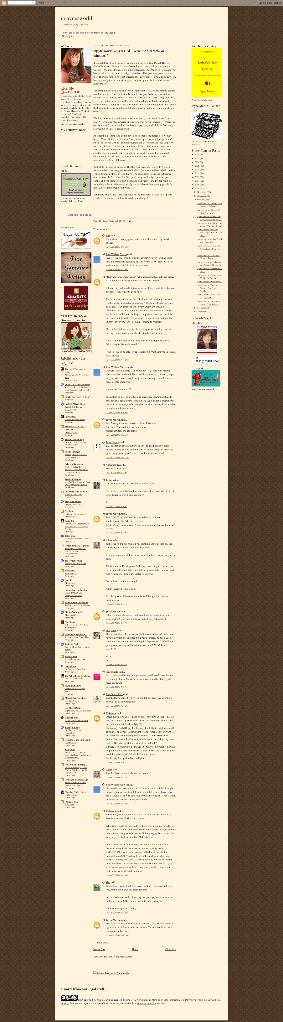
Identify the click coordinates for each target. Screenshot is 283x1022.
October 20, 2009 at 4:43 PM (116, 664)
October (201, 199)
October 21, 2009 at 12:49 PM (117, 762)
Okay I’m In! (70, 615)
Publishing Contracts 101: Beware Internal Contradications (75, 551)
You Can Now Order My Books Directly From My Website (78, 483)
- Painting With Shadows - (77, 491)
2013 (197, 173)
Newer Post (99, 949)
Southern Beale (72, 644)
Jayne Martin (72, 92)
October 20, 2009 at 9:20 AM (117, 247)
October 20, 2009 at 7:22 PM (116, 687)
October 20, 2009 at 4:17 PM (116, 604)
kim (108, 882)
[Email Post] (128, 221)
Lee (108, 235)
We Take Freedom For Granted (77, 538)
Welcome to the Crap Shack (77, 739)
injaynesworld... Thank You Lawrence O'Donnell (209, 205)
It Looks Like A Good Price (76, 720)
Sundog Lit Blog (72, 727)
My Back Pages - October (75, 659)
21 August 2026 (71, 409)
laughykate (112, 671)
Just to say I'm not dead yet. (76, 513)
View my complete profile (72, 123)
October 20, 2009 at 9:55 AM (117, 435)
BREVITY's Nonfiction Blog (77, 384)
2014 (197, 169)
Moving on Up (70, 742)
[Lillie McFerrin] (76, 282)
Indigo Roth (70, 666)
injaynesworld (76, 18)
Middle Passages (72, 451)
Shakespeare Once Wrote (75, 563)
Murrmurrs (70, 570)
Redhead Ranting (73, 479)
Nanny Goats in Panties (76, 590)
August (200, 311)
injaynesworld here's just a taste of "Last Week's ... (208, 303)
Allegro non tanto (73, 501)
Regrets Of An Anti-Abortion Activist (77, 648)
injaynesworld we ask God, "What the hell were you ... (209, 248)
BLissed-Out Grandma (75, 698)
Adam (109, 540)
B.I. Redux (70, 511)
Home (135, 949)
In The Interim (71, 794)
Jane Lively (112, 442)
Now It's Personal (72, 700)
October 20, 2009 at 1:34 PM (116, 472)
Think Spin (70, 535)
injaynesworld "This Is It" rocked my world (208, 211)
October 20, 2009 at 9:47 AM (117, 360)
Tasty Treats (70, 804)
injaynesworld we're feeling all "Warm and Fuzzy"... (209, 263)
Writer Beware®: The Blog (77, 545)
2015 (197, 165)
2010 (197, 184)
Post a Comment (103, 942)
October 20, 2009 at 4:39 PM (116, 623)
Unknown (111, 713)
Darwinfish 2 (70, 416)
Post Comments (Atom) (120, 956)
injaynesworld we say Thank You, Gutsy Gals (209, 241)
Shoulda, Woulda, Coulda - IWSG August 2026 (76, 456)
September (202, 307)
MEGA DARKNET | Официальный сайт (73, 594)
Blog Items (70, 622)
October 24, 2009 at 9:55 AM (117, 912)
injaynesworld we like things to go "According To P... (209, 218)
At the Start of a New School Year (77, 376)
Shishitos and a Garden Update (77, 605)
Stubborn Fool (71, 717)
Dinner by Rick (71, 432)
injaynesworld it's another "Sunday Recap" (208, 257)
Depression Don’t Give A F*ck (78, 710)
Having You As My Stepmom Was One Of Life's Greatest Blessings (77, 526)
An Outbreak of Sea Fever (76, 669)
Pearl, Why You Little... (76, 634)
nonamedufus (71, 656)
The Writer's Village (74, 560)
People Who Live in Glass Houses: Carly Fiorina (75, 783)
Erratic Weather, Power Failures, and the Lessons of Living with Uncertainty (76, 469)
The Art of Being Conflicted (77, 675)
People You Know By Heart (77, 396)
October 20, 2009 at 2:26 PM (116, 506)
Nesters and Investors (74, 678)
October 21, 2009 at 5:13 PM (116, 777)
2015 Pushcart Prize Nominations (73, 731)
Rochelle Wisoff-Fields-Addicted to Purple (75, 405)
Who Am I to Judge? (73, 494)
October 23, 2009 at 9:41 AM (117, 875)
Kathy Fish (70, 749)
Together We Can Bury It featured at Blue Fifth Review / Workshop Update (78, 755)
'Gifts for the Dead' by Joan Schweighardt (76, 626)
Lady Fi (68, 580)
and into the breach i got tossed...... (75, 690)
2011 (197, 180)
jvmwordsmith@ (146, 1003)
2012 (197, 177)
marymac (111, 630)
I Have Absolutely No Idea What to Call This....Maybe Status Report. (76, 770)
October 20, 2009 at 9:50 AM (117, 412)
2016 (197, 162)
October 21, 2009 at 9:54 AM (117, 706)
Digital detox (70, 583)
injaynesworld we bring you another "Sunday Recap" (209, 224)
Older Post (170, 949)
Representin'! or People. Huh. (77, 637)
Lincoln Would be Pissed (75, 419)
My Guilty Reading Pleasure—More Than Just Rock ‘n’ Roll (77, 388)
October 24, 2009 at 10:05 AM (117, 935)
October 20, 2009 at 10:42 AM (117, 457)
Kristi (109, 480)
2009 (197, 188)
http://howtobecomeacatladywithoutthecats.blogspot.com (136, 276)
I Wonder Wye (71, 801)
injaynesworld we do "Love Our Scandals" (209, 296)
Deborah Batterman (74, 464)
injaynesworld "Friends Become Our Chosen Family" (207, 288)
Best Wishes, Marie (116, 254)
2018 (197, 154)
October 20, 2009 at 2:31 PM (116, 533)
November (202, 195)
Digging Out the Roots (74, 504)
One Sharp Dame (73, 707)
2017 (197, 158)
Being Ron (69, 520)
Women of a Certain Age (76, 779)
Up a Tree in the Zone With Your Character (76, 443)
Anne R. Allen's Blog (74, 439)
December (202, 191)
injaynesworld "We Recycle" (209, 281)
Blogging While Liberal (75, 792)
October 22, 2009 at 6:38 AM (117, 803)
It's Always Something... (76, 764)
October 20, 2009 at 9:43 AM (117, 269)
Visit (67, 227)
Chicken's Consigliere (75, 612)
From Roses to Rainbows (76, 602)
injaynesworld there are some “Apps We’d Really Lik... (209, 232)
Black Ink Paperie (73, 685)
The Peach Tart (114, 694)
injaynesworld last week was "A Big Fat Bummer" (209, 276)
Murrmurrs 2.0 (71, 573)
